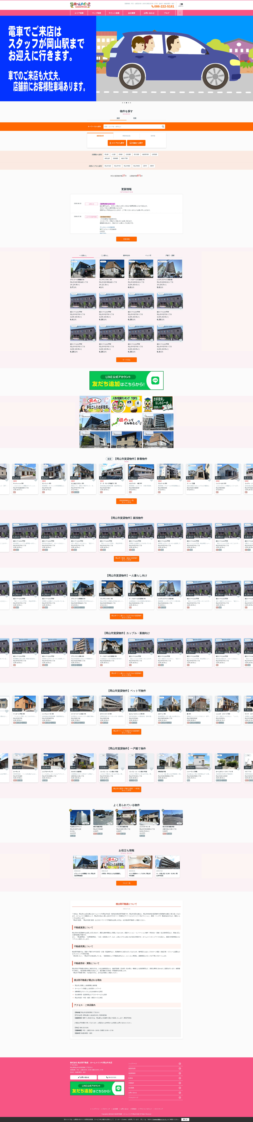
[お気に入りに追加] (94, 275)
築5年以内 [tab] (126, 255)
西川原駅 (136, 154)
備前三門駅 (124, 158)
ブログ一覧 (126, 883)
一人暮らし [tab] (83, 255)
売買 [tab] (134, 118)
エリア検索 (79, 13)
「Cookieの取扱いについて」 (159, 1119)
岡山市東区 (136, 166)
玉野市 (145, 166)
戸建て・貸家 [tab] (170, 255)
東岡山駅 (107, 158)
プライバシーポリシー (145, 1109)
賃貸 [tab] (118, 118)
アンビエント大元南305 (107, 227)
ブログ (166, 13)
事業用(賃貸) (126, 136)
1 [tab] (122, 102)
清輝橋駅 (115, 158)
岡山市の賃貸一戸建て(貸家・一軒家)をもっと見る (126, 789)
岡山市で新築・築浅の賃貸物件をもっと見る (126, 559)
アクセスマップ (133, 1097)
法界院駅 (154, 154)
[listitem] (83, 479)
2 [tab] (124, 102)
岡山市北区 (108, 166)
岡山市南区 (127, 166)
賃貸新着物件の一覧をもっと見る (126, 501)
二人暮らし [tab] (105, 255)
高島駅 (121, 154)
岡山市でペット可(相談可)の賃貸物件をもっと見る (126, 732)
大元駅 (114, 154)
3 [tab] (126, 102)
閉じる (185, 1119)
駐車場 (153, 136)
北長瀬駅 (128, 154)
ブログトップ (106, 1109)
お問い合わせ (149, 13)
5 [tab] (130, 102)
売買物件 (131, 1083)
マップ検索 (96, 13)
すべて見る (126, 360)
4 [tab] (128, 102)
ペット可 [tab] (148, 255)
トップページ (132, 1063)
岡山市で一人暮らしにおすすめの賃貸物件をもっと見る (126, 616)
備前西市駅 (145, 154)
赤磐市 (152, 166)
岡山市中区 (117, 166)
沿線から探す (137, 143)
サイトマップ (159, 1109)
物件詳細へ (103, 233)
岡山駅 (107, 154)
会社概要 (131, 13)
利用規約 (133, 1109)
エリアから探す (118, 143)
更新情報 (126, 239)
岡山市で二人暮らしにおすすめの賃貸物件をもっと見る (126, 674)
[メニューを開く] (180, 13)
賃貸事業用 (131, 1073)
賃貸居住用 (100, 136)
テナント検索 (114, 13)
